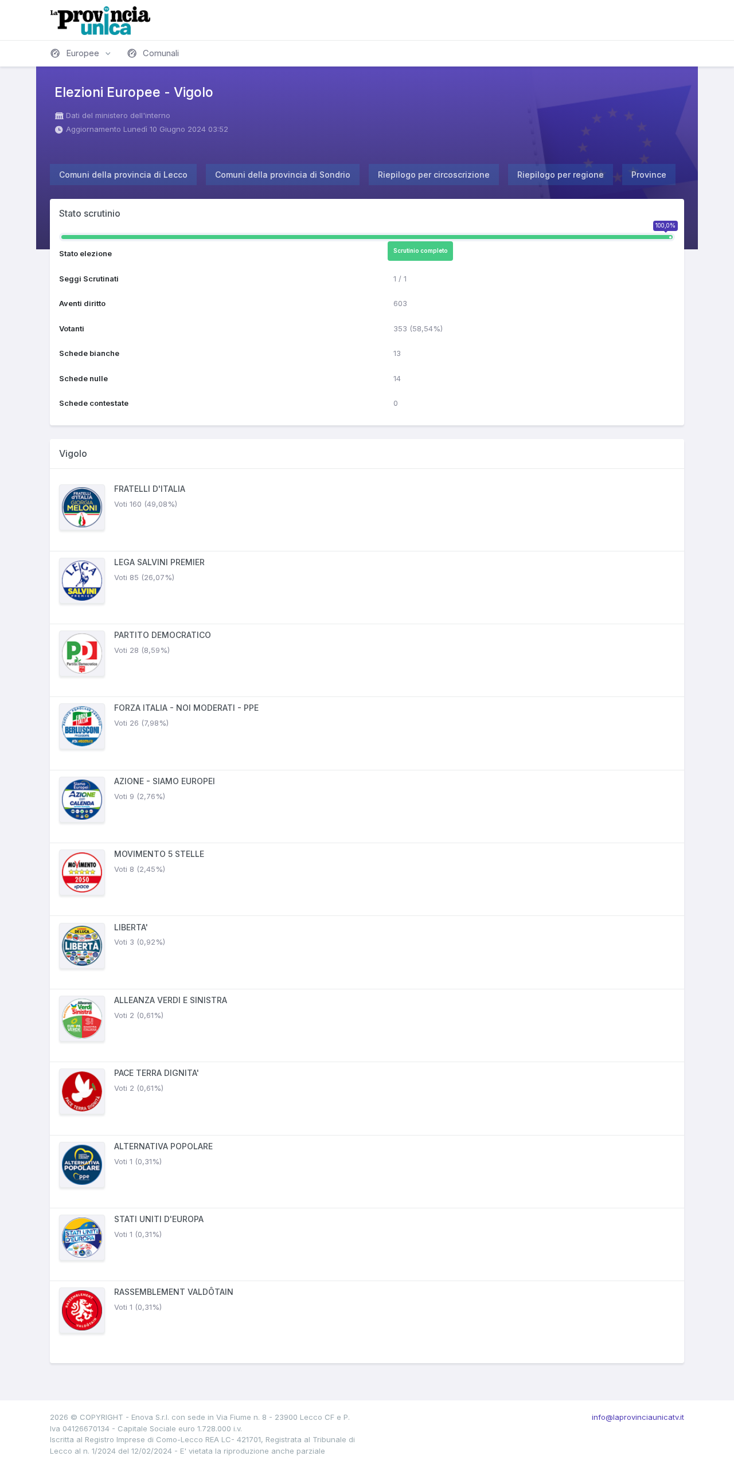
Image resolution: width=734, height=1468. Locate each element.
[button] (81, 53)
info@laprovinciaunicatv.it (638, 1417)
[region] (367, 916)
